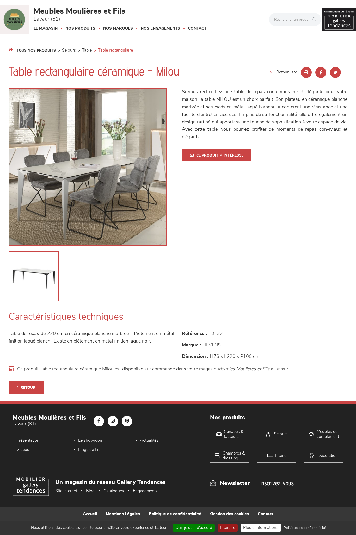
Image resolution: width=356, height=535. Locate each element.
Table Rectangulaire (115, 50)
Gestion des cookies (229, 514)
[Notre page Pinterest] (127, 421)
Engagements (145, 491)
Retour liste (286, 72)
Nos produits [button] (80, 28)
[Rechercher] (315, 19)
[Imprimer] (306, 72)
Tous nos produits (36, 50)
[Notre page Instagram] (113, 421)
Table (87, 50)
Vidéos (22, 449)
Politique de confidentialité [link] (305, 528)
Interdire (227, 528)
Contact (197, 28)
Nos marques (118, 28)
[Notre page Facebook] (99, 421)
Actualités (149, 440)
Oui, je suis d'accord (193, 528)
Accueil (90, 514)
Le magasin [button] (46, 28)
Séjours (69, 50)
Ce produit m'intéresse (219, 155)
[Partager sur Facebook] (320, 72)
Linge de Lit (89, 449)
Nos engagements (160, 28)
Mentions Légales (123, 514)
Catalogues (113, 491)
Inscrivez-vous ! (278, 483)
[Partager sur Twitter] (335, 72)
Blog (90, 491)
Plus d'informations (260, 528)
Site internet (66, 491)
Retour (28, 387)
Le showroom (90, 440)
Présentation (27, 440)
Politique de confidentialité (175, 514)
